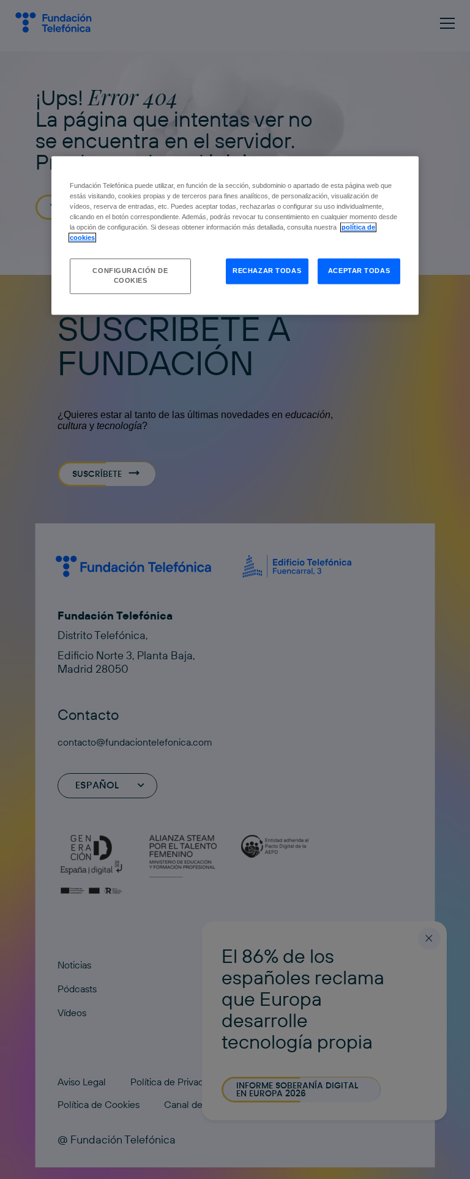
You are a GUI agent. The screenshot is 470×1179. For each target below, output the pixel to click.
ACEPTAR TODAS (359, 271)
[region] (235, 235)
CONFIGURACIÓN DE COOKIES (130, 276)
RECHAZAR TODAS (267, 271)
